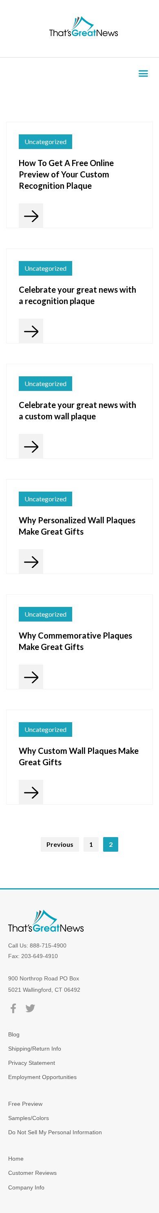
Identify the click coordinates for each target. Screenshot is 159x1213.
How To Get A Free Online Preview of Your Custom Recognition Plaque (66, 174)
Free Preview (25, 1104)
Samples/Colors (28, 1118)
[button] (143, 73)
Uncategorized (45, 141)
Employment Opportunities (42, 1077)
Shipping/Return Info (34, 1048)
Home (16, 1158)
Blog (14, 1034)
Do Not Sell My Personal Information (55, 1132)
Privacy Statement (31, 1063)
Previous (59, 844)
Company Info (26, 1187)
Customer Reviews (32, 1173)
